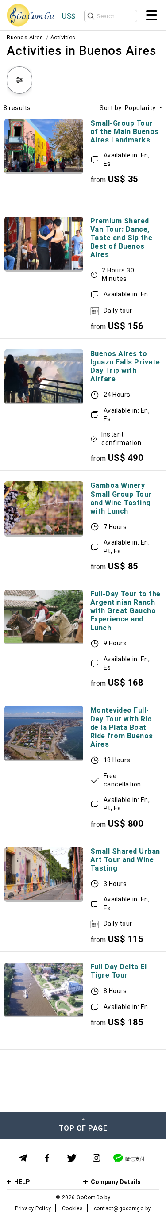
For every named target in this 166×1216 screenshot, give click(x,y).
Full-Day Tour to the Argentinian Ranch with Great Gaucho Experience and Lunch (125, 611)
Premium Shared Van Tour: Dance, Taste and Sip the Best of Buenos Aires (121, 238)
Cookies (72, 1208)
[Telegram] (23, 1158)
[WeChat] (128, 1158)
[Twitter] (72, 1158)
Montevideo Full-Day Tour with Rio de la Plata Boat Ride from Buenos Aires (121, 727)
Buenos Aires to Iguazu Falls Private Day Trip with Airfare (125, 366)
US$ (69, 16)
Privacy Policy (33, 1208)
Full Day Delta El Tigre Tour (118, 971)
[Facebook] (47, 1158)
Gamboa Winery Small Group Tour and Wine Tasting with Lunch (121, 498)
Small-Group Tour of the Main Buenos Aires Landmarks (124, 131)
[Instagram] (96, 1158)
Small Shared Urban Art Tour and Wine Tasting (125, 859)
